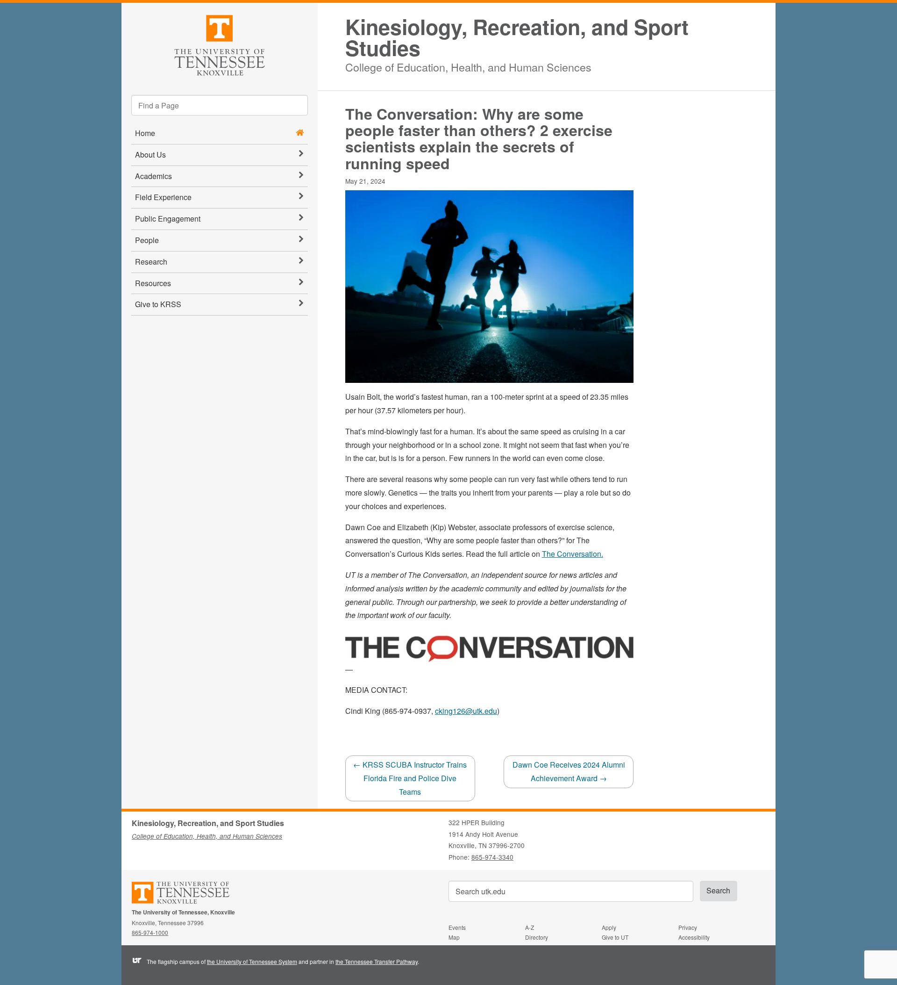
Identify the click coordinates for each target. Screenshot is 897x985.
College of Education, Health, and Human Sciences (468, 65)
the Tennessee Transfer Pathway (376, 961)
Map (454, 937)
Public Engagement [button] (167, 218)
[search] (219, 105)
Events (457, 927)
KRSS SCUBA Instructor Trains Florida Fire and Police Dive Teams (410, 778)
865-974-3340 (492, 857)
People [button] (147, 240)
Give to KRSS (158, 304)
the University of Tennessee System (252, 961)
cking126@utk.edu (466, 710)
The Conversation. (572, 553)
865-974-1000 (150, 932)
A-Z (529, 927)
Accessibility (694, 937)
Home (145, 133)
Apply (609, 927)
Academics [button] (153, 176)
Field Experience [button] (163, 197)
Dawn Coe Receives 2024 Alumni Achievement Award (569, 771)
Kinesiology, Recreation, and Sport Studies (517, 37)
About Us (150, 154)
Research (151, 261)
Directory (536, 937)
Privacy (687, 927)
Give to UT (615, 937)
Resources (153, 283)
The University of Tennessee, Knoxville (219, 44)
